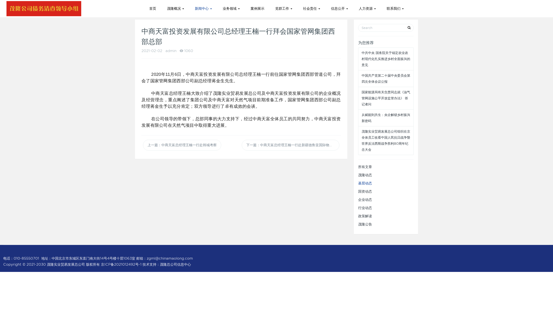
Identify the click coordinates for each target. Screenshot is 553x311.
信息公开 (338, 8)
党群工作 (282, 8)
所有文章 (365, 167)
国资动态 (365, 191)
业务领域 (230, 8)
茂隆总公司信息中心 (175, 264)
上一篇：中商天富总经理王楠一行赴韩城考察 (182, 145)
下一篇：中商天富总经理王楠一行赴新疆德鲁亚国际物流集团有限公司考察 (292, 145)
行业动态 (365, 208)
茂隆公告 (365, 224)
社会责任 (310, 8)
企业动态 (365, 200)
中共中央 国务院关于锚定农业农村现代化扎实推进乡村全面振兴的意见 (386, 59)
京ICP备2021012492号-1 (121, 264)
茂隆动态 (365, 175)
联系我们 (394, 8)
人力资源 (366, 8)
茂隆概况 (174, 8)
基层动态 (365, 183)
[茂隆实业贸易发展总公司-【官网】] (43, 8)
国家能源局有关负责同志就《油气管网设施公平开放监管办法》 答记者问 (386, 98)
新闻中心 (202, 8)
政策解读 (365, 216)
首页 (152, 8)
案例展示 (257, 8)
